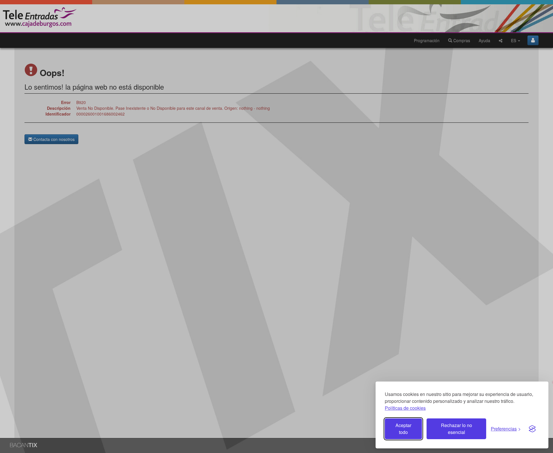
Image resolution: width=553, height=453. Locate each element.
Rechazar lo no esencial (456, 428)
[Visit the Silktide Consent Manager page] (532, 429)
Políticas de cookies (405, 408)
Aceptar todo (403, 428)
